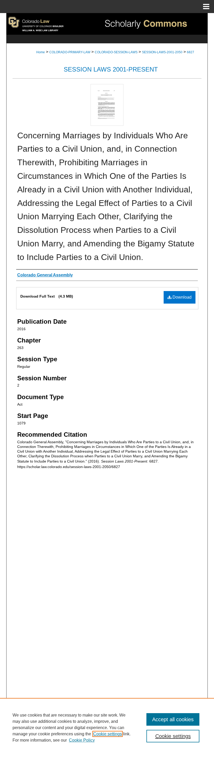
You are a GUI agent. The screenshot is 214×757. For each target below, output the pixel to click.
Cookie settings (107, 734)
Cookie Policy (82, 740)
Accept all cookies (173, 719)
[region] (107, 727)
